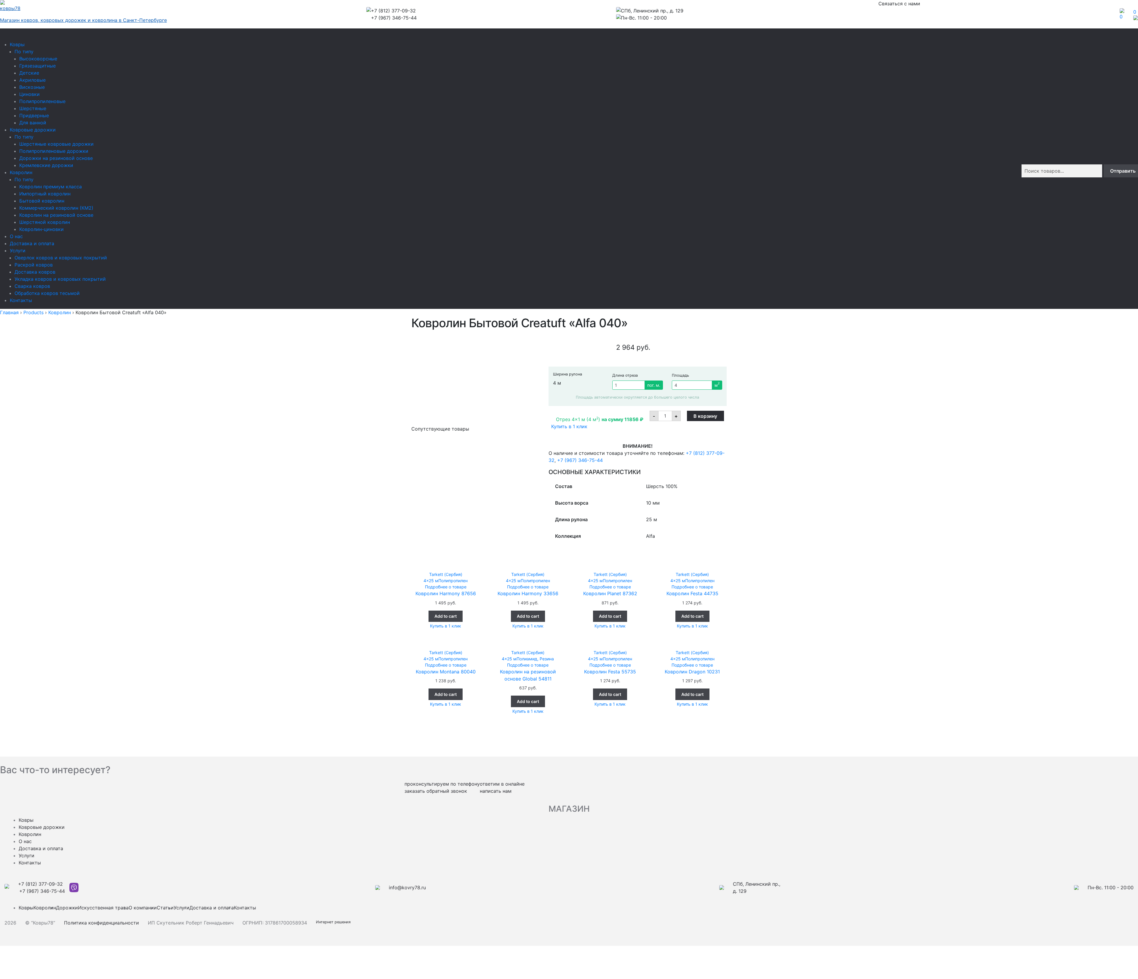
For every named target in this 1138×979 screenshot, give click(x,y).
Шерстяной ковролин (44, 222)
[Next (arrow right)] (21, 959)
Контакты (21, 300)
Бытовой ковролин (41, 201)
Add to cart (445, 616)
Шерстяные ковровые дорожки (56, 144)
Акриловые (32, 80)
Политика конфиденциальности (101, 923)
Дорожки (67, 908)
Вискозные (32, 87)
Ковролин (21, 172)
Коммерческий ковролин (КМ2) (56, 208)
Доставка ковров (35, 272)
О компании (143, 908)
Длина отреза (625, 375)
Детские (29, 73)
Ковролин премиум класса (50, 187)
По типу (24, 51)
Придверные (34, 115)
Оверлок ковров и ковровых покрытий (61, 258)
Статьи (165, 908)
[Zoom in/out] (36, 951)
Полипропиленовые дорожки (53, 151)
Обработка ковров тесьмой (47, 293)
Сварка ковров (32, 286)
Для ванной (32, 123)
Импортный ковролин (45, 194)
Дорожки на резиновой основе (56, 158)
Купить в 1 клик (569, 426)
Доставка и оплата (32, 243)
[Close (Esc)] (6, 951)
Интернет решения (334, 922)
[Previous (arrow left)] (6, 959)
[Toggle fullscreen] (21, 951)
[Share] (21, 968)
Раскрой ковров (34, 265)
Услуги (17, 250)
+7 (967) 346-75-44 (580, 460)
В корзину (705, 416)
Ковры (17, 44)
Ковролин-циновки (41, 229)
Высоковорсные (38, 59)
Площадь (680, 375)
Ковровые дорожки (33, 130)
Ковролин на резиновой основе (56, 215)
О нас (16, 236)
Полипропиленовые (42, 101)
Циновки (29, 94)
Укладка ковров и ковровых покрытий (60, 279)
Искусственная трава (103, 908)
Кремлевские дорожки (46, 165)
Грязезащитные (37, 66)
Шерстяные (32, 108)
